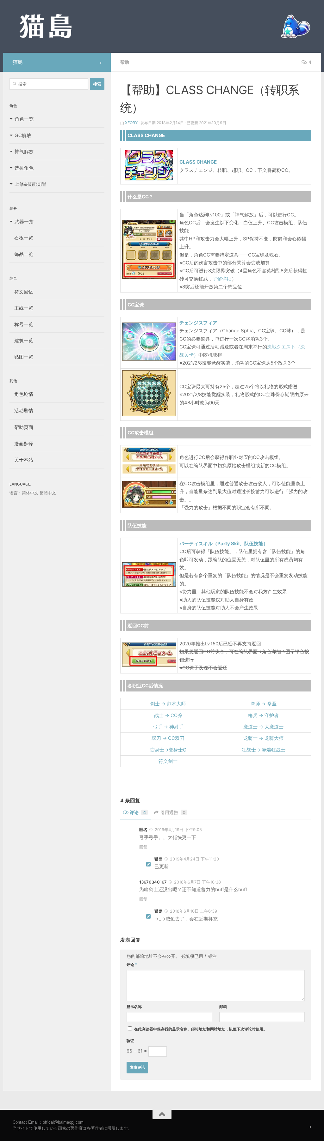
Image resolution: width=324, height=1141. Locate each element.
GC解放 (23, 135)
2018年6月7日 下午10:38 (197, 881)
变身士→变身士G (168, 750)
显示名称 (134, 1006)
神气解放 (24, 151)
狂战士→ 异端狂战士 (263, 750)
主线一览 (21, 308)
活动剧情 (21, 410)
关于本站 (21, 459)
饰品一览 (21, 254)
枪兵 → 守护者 (263, 715)
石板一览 (21, 237)
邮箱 (223, 1006)
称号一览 (21, 324)
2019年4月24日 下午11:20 (194, 858)
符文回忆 (21, 291)
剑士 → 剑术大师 (168, 704)
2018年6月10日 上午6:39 (193, 911)
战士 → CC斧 (168, 715)
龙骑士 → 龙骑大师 (263, 738)
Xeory (131, 122)
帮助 (124, 62)
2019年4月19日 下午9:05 (178, 829)
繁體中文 (48, 493)
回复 (143, 846)
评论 (138, 812)
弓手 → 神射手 (168, 727)
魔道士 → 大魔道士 (263, 727)
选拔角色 (24, 168)
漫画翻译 (21, 443)
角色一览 (24, 119)
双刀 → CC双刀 (168, 738)
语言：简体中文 (23, 493)
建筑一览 (21, 340)
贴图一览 (21, 356)
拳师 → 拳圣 (264, 704)
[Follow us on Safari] (100, 62)
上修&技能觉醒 (30, 184)
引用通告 (172, 812)
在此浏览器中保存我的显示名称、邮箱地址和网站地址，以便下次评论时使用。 (200, 1029)
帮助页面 (21, 427)
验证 (130, 1040)
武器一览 (24, 221)
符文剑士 (168, 761)
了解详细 (222, 279)
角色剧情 (21, 394)
